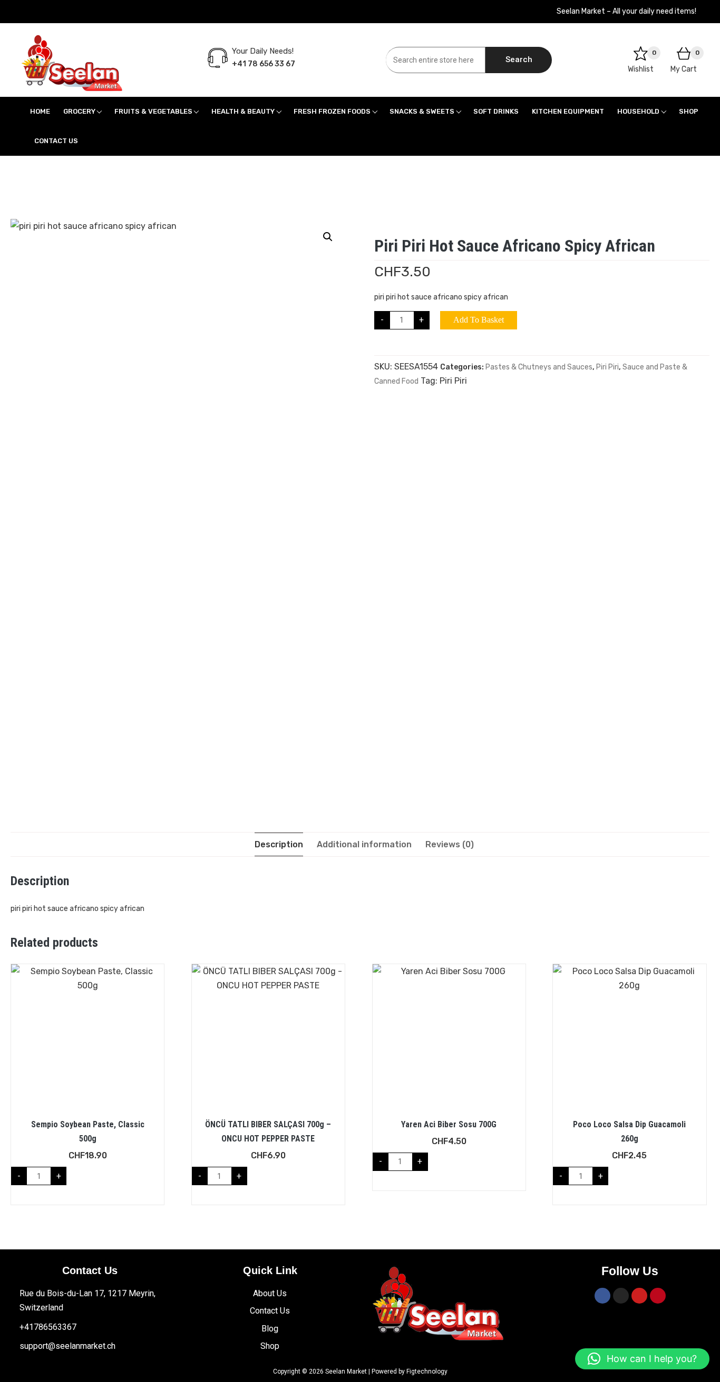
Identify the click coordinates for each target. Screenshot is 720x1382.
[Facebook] (602, 1296)
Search (518, 59)
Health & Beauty (243, 111)
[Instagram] (621, 1296)
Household (638, 111)
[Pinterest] (658, 1296)
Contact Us (56, 141)
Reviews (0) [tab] (449, 844)
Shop (688, 111)
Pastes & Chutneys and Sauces (538, 367)
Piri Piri (607, 367)
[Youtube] (639, 1296)
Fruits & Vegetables (153, 111)
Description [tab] (279, 844)
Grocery (79, 111)
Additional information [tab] (364, 844)
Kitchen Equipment (568, 111)
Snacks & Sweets (422, 111)
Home (40, 111)
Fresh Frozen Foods (332, 111)
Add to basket (478, 319)
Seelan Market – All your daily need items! (626, 11)
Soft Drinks (496, 111)
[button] (327, 236)
